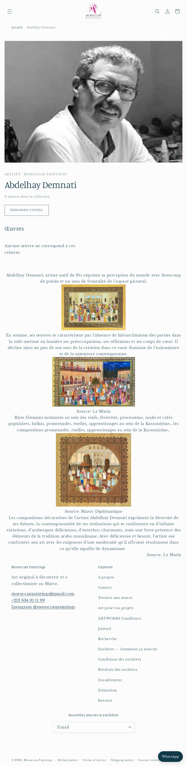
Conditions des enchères (119, 659)
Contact (105, 587)
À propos (106, 577)
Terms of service (94, 760)
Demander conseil (26, 210)
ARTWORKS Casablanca (119, 618)
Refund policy (68, 760)
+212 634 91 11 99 (28, 600)
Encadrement (110, 680)
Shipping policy (122, 760)
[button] (10, 11)
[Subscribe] (129, 727)
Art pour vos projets (115, 608)
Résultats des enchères (117, 670)
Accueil (16, 27)
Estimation (107, 690)
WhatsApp (170, 756)
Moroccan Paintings (38, 760)
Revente (105, 700)
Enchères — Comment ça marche (128, 649)
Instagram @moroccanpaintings (43, 607)
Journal (104, 629)
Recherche (107, 639)
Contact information (153, 760)
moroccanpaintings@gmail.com (42, 593)
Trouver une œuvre (115, 598)
